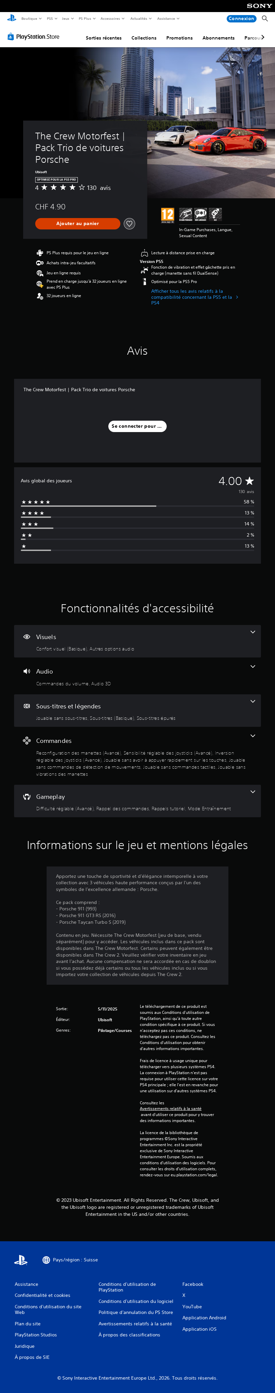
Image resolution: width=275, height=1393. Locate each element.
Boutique (29, 18)
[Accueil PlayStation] (11, 18)
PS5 (50, 18)
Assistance (166, 18)
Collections (144, 38)
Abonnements (219, 38)
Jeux (66, 18)
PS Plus (84, 18)
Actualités (138, 18)
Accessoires (110, 18)
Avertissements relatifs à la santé (171, 1108)
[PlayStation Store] (34, 36)
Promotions (179, 38)
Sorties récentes (104, 38)
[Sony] (259, 10)
